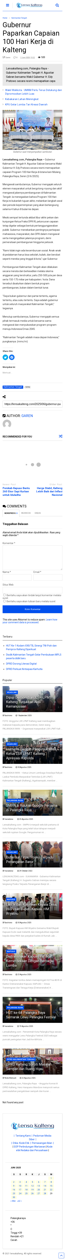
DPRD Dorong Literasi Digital (21, 663)
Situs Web (8, 584)
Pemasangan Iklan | (43, 1143)
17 (20, 1189)
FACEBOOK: (26, 513)
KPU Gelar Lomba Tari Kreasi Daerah (26, 104)
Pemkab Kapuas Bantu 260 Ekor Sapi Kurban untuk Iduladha (16, 492)
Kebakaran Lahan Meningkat (22, 99)
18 (26, 1189)
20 (38, 1189)
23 (14, 1193)
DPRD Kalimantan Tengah (21, 1059)
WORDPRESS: (11, 513)
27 (38, 1193)
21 (45, 1189)
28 (45, 1193)
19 (32, 1189)
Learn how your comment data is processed (30, 621)
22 (51, 1189)
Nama (7, 572)
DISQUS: (38, 513)
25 (26, 1193)
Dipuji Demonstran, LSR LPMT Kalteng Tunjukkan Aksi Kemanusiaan (29, 701)
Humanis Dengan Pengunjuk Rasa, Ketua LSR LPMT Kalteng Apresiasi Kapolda (31, 753)
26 (32, 1193)
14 (45, 1186)
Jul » (19, 1201)
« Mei (13, 1201)
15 (51, 1186)
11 (26, 1186)
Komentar (9, 543)
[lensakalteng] (27, 8)
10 (20, 1186)
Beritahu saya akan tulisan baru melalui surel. (31, 601)
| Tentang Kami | (23, 1135)
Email (37, 572)
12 (32, 1186)
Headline (12, 692)
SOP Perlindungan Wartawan (29, 1146)
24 (20, 1193)
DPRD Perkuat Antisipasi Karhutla (24, 669)
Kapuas (11, 899)
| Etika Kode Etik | (21, 1143)
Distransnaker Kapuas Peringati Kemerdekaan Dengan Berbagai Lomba (30, 960)
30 (14, 1197)
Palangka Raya (15, 801)
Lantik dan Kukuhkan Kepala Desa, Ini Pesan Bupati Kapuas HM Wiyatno (31, 909)
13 (38, 1186)
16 (14, 1189)
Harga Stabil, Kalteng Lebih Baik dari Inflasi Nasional (49, 492)
